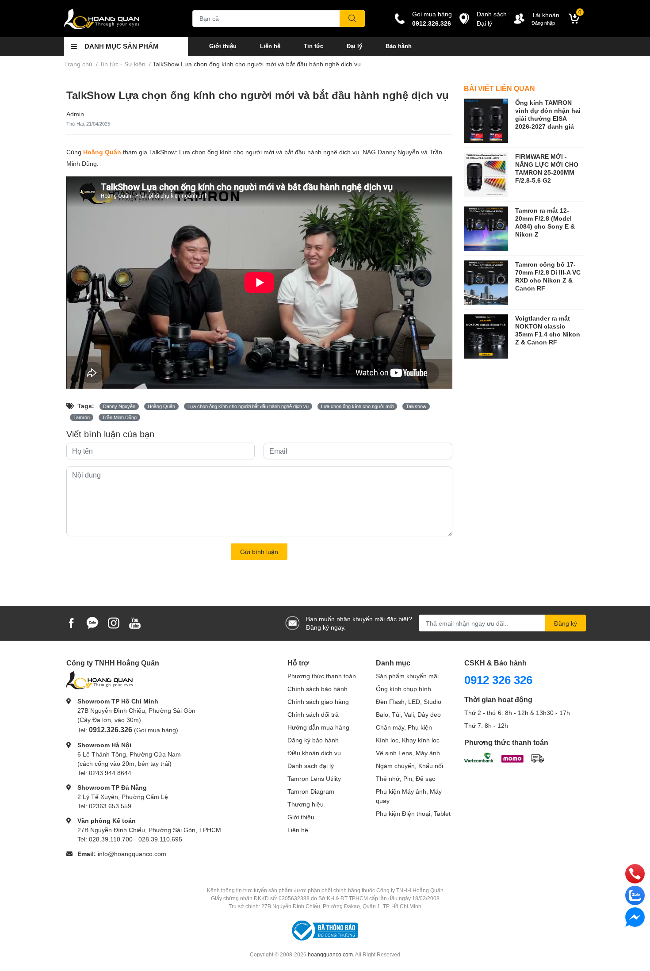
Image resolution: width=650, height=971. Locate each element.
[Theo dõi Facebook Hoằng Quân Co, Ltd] (71, 622)
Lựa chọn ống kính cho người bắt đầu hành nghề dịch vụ (248, 406)
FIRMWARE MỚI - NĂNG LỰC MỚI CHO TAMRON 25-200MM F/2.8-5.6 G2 (546, 168)
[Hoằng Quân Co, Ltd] (119, 18)
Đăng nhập (543, 23)
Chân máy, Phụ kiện (404, 727)
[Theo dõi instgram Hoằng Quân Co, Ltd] (114, 622)
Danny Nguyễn (119, 406)
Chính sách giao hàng (318, 701)
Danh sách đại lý (310, 765)
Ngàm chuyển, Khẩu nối (409, 765)
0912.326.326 (431, 23)
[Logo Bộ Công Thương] (325, 930)
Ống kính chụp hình (403, 688)
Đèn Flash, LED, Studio (408, 701)
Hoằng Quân (102, 152)
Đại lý (354, 46)
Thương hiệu (305, 804)
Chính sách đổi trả (313, 714)
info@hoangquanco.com (132, 853)
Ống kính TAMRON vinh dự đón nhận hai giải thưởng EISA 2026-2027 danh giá (548, 114)
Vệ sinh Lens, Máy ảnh (408, 753)
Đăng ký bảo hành (313, 740)
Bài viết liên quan (499, 88)
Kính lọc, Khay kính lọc (408, 740)
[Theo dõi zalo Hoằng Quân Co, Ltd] (92, 622)
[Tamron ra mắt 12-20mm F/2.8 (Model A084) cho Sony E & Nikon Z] (486, 228)
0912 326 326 (498, 680)
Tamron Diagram (310, 791)
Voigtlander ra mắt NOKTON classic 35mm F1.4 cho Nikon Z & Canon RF (547, 330)
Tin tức (313, 46)
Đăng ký (565, 623)
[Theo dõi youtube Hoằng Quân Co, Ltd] (135, 622)
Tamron (81, 417)
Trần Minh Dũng (119, 417)
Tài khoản (545, 15)
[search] (352, 18)
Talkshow (416, 406)
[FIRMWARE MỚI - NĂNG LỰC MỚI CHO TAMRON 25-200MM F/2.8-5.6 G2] (486, 175)
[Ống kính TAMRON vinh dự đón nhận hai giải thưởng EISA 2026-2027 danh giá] (486, 121)
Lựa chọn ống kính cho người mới (357, 406)
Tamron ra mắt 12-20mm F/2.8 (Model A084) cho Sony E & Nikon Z (545, 222)
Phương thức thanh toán (321, 676)
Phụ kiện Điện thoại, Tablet (413, 813)
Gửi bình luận (259, 551)
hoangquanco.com (330, 954)
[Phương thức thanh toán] (504, 757)
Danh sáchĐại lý (492, 18)
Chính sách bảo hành (317, 688)
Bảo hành (399, 46)
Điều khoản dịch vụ (314, 753)
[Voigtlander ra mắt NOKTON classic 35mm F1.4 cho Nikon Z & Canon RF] (486, 336)
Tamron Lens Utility (314, 778)
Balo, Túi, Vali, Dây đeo (408, 714)
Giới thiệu (223, 46)
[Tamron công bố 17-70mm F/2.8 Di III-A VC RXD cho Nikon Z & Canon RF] (486, 282)
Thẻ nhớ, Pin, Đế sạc (405, 778)
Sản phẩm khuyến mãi (407, 676)
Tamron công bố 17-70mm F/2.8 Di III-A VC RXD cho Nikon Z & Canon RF (548, 276)
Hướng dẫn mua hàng (318, 727)
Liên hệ (270, 46)
